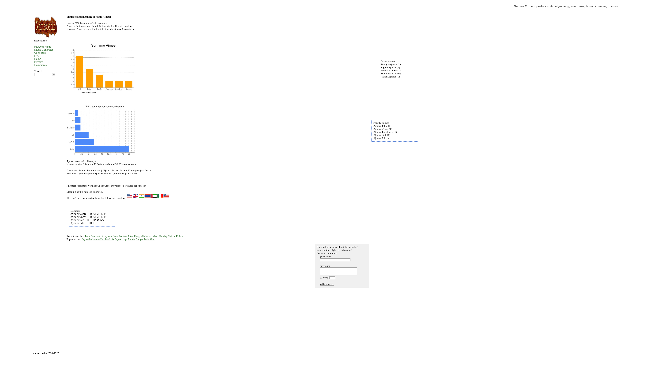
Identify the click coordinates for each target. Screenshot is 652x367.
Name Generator (43, 49)
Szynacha (87, 239)
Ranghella (139, 236)
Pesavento (96, 236)
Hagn (124, 239)
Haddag (163, 236)
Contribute (40, 52)
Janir (87, 236)
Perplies (104, 239)
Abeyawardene (110, 236)
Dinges (139, 239)
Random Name (42, 46)
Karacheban (152, 236)
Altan (130, 236)
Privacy (38, 61)
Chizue (171, 236)
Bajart (118, 239)
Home (37, 58)
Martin (131, 239)
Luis (111, 239)
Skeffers (123, 236)
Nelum (96, 239)
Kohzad (180, 236)
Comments (40, 65)
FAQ (36, 55)
